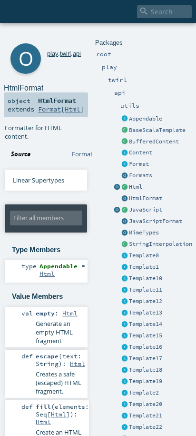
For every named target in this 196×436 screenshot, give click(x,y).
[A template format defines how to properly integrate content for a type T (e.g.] (124, 164)
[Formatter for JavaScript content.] (124, 221)
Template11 (145, 289)
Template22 (145, 427)
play (52, 53)
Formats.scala (91, 154)
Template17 (145, 358)
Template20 (145, 404)
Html (135, 186)
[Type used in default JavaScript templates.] (124, 210)
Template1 (144, 267)
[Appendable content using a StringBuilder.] (124, 142)
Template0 (144, 255)
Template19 (145, 381)
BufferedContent (154, 141)
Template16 (145, 347)
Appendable (145, 118)
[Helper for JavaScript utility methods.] (117, 210)
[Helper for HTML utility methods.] (117, 187)
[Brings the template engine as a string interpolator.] (124, 244)
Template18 (145, 369)
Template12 (145, 301)
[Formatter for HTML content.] (124, 199)
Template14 (145, 324)
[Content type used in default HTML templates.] (124, 187)
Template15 (145, 335)
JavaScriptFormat (155, 221)
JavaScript (145, 209)
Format (139, 164)
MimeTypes (144, 232)
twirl (65, 53)
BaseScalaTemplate (157, 130)
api (77, 53)
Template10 (145, 278)
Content (140, 152)
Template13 (145, 312)
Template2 (144, 392)
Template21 (145, 415)
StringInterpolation (160, 244)
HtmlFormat (145, 198)
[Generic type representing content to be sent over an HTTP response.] (124, 153)
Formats (140, 175)
